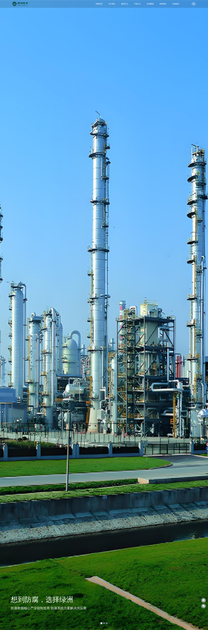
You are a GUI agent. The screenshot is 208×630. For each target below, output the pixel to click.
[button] (101, 623)
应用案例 (150, 4)
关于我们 (111, 4)
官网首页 (99, 4)
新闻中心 (124, 4)
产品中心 (137, 4)
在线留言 (175, 4)
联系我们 (163, 4)
